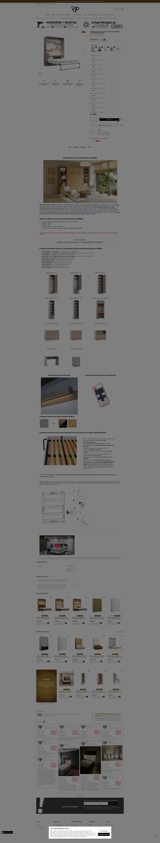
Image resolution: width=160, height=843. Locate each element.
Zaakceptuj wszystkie (103, 834)
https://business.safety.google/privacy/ (59, 836)
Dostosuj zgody (104, 831)
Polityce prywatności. (81, 836)
